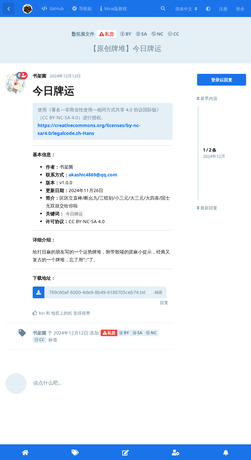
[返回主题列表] (8, 8)
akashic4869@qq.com (93, 175)
